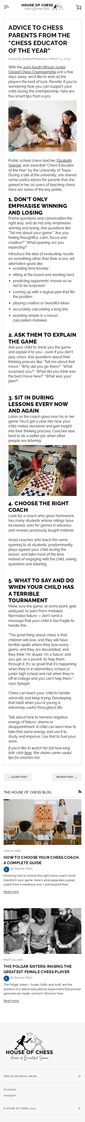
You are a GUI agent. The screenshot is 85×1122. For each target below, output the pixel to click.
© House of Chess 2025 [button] (19, 1108)
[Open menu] (10, 7)
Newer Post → (66, 777)
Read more (11, 891)
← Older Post (17, 777)
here (28, 753)
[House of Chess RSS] (79, 791)
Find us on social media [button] (20, 1076)
